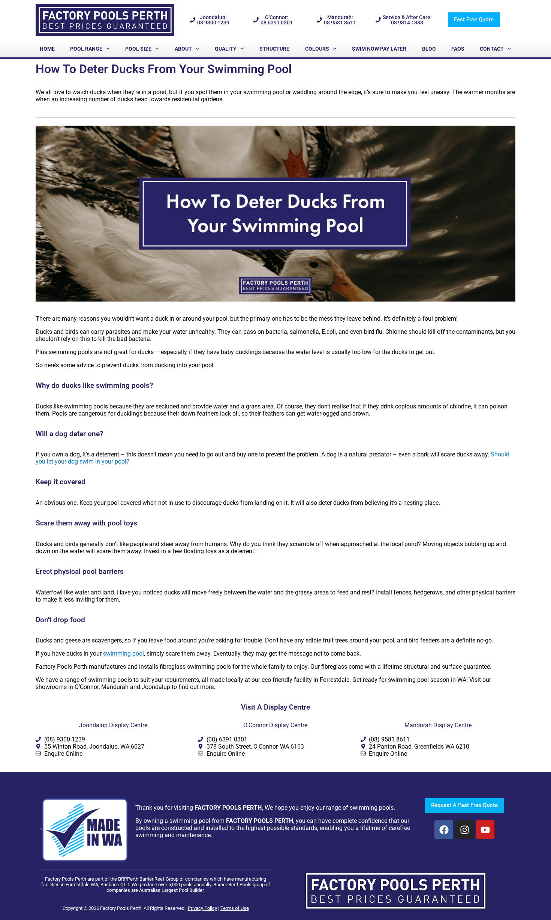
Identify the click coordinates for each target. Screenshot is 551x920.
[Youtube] (485, 829)
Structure (274, 49)
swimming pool (123, 653)
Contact (492, 49)
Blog (429, 49)
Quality (226, 49)
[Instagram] (464, 829)
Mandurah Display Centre (438, 725)
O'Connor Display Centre (275, 725)
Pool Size (138, 49)
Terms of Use (234, 908)
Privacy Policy (202, 908)
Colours (317, 49)
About (183, 49)
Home (47, 49)
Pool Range (86, 49)
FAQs (457, 49)
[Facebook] (443, 829)
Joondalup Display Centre (113, 725)
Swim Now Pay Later (379, 49)
